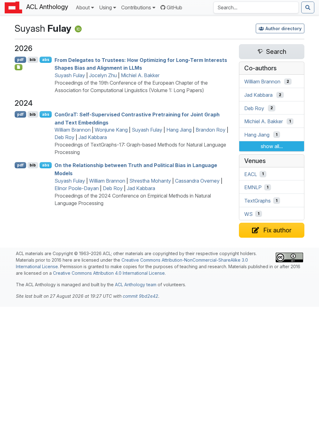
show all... (272, 146)
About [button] (83, 7)
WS (248, 214)
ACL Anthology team (135, 284)
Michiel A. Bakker (140, 75)
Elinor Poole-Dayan (77, 188)
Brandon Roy (211, 130)
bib (33, 59)
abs (45, 59)
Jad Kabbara (93, 137)
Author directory (283, 28)
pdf (20, 59)
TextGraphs (257, 201)
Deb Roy (64, 137)
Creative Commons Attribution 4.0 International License (109, 273)
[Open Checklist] (18, 67)
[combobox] (256, 7)
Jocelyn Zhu (103, 75)
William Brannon (73, 130)
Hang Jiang (179, 130)
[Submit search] (307, 7)
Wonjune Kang (111, 130)
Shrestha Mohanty (150, 181)
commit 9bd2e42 (140, 296)
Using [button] (105, 7)
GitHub (174, 7)
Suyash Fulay (70, 75)
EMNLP (253, 187)
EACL (250, 174)
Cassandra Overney (197, 181)
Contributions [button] (136, 7)
